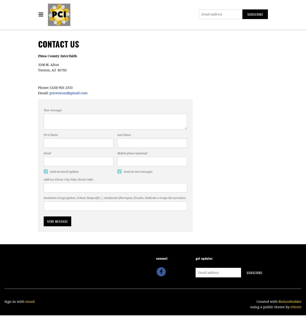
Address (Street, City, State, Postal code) (68, 179)
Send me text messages (138, 171)
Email (47, 153)
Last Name (124, 135)
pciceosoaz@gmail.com (69, 93)
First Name (51, 135)
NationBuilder (290, 302)
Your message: (53, 110)
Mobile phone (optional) (132, 153)
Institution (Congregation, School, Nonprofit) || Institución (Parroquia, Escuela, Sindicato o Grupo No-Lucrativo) (115, 198)
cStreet (296, 307)
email (30, 302)
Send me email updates (64, 171)
